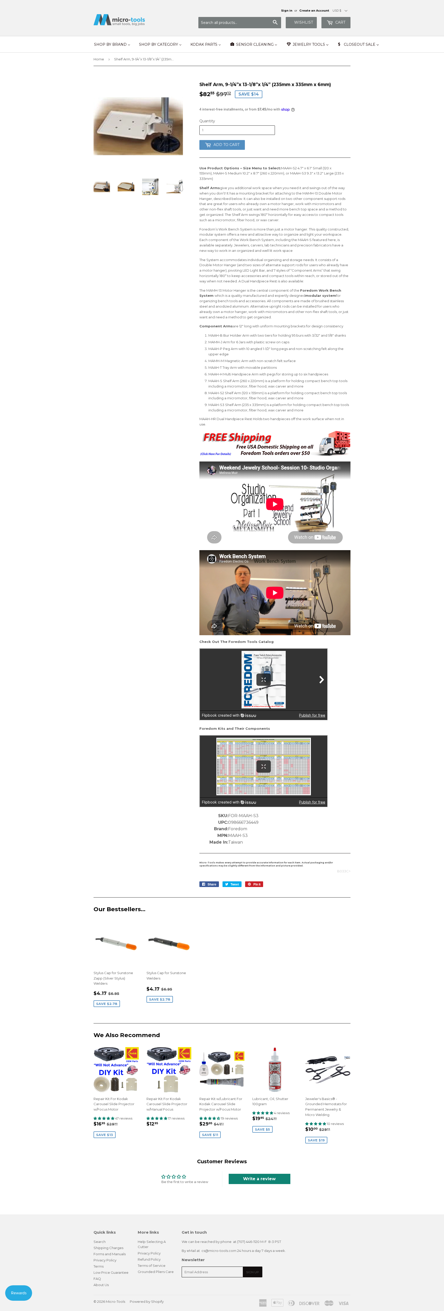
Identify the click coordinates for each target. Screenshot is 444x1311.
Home (99, 59)
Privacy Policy (105, 1260)
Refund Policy (149, 1259)
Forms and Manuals (110, 1254)
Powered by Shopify (147, 1301)
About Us (101, 1285)
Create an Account (314, 10)
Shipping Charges (108, 1248)
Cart (339, 22)
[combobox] (239, 22)
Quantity (207, 121)
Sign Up (252, 1272)
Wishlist (303, 22)
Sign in (286, 10)
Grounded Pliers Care (156, 1272)
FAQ (97, 1279)
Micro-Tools (115, 1301)
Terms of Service (151, 1265)
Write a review (259, 1178)
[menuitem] (112, 44)
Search (100, 1242)
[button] (104, 1118)
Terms (99, 1266)
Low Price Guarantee (111, 1272)
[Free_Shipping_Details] (274, 455)
